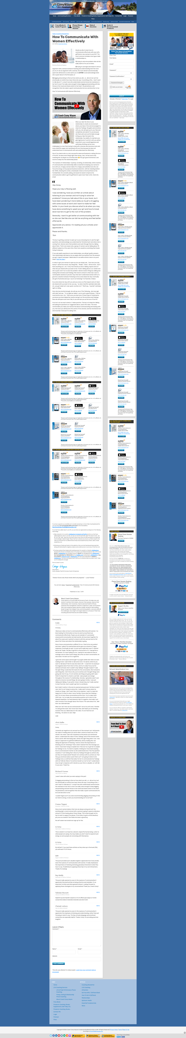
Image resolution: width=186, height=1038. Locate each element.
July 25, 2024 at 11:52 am (61, 844)
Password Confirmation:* (116, 76)
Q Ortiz (58, 827)
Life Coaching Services (64, 16)
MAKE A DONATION (123, 611)
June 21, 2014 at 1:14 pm (61, 625)
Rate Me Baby (60, 259)
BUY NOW (78, 326)
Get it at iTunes (92, 323)
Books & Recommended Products (112, 26)
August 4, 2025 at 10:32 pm (62, 857)
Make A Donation (93, 26)
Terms (120, 1029)
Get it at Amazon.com (66, 324)
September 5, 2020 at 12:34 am (63, 829)
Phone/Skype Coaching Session (77, 26)
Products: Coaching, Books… (61, 1009)
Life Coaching (66, 21)
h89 (56, 856)
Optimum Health (114, 21)
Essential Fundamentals (124, 21)
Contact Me (118, 16)
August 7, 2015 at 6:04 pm (61, 724)
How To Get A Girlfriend (96, 21)
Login (125, 16)
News (133, 21)
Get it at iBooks (78, 343)
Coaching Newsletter (56, 21)
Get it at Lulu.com (92, 343)
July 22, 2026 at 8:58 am (61, 908)
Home (54, 16)
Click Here (125, 99)
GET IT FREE (64, 326)
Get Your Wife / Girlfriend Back (83, 21)
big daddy (59, 875)
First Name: (112, 58)
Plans (93, 18)
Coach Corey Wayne (62, 43)
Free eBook (77, 16)
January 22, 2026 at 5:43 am (62, 894)
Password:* (112, 70)
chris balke (59, 722)
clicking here (112, 697)
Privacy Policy (114, 1029)
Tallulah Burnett (62, 893)
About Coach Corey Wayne (64, 999)
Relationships (106, 21)
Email (80, 949)
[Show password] (131, 73)
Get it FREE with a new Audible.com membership (124, 138)
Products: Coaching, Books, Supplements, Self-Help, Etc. (98, 16)
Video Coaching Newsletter (60, 34)
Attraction (72, 21)
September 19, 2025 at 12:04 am (63, 877)
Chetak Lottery (61, 906)
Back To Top (126, 1029)
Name (54, 949)
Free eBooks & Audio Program (60, 26)
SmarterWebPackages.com (96, 1031)
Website (54, 956)
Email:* (111, 64)
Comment (55, 929)
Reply (98, 622)
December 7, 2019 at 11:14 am (62, 806)
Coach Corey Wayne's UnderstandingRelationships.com (62, 4)
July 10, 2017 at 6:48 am (61, 773)
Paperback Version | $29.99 (124, 249)
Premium (130, 16)
